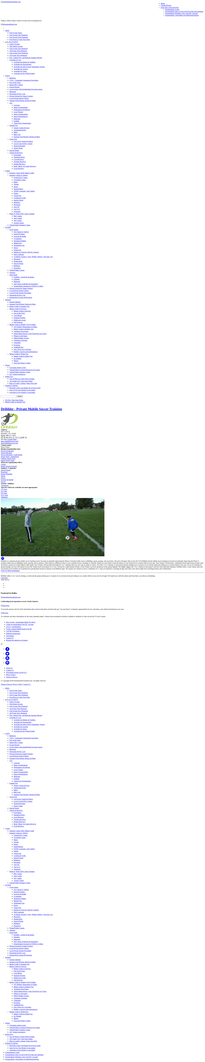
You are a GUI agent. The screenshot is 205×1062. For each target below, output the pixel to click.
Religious (17, 202)
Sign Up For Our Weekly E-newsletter (22, 390)
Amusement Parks (20, 130)
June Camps (18, 218)
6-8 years (4, 493)
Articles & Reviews (16, 153)
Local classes (13, 229)
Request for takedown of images (17, 640)
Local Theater (18, 112)
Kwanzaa (17, 345)
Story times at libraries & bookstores (26, 284)
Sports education (6, 453)
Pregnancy (17, 268)
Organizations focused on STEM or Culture (28, 286)
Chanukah (17, 343)
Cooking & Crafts (20, 198)
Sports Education (19, 146)
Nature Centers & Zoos (21, 128)
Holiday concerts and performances (25, 352)
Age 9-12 (17, 209)
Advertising (10, 636)
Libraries (17, 279)
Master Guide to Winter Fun (18, 354)
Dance (16, 187)
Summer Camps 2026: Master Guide (21, 173)
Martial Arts (18, 243)
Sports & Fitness (19, 234)
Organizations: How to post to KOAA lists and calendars (184, 11)
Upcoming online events (17, 368)
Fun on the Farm (15, 82)
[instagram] (7, 662)
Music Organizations (21, 107)
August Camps (19, 223)
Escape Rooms (14, 87)
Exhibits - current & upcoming (24, 277)
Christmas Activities (20, 340)
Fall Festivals (18, 322)
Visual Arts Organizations (22, 123)
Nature (16, 193)
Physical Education (7, 451)
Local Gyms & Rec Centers (23, 144)
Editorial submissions (13, 633)
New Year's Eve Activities (22, 349)
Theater (16, 184)
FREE (7, 30)
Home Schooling (6, 474)
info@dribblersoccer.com (9, 443)
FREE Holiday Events (21, 338)
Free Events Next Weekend (18, 37)
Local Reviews (19, 159)
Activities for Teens (20, 71)
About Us (9, 668)
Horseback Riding (20, 241)
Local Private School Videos (19, 98)
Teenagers (17, 211)
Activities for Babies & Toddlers (24, 62)
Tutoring (12, 273)
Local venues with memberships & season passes (25, 89)
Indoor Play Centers (16, 85)
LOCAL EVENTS (11, 42)
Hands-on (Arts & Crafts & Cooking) (26, 252)
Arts (10, 103)
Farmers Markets (15, 302)
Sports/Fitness (18, 189)
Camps (7, 171)
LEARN (8, 227)
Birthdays (12, 78)
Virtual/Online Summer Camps (19, 225)
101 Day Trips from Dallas (14, 400)
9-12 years (4, 495)
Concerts (17, 105)
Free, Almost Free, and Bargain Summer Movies (25, 58)
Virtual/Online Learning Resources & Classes (24, 370)
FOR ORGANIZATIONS (170, 8)
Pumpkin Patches (19, 318)
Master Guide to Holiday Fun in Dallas (22, 324)
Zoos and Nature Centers (22, 363)
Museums (12, 92)
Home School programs (9, 466)
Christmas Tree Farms (21, 331)
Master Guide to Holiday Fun (24, 329)
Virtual (7, 365)
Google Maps (12, 439)
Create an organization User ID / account (20, 624)
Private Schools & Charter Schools (21, 96)
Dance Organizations (21, 114)
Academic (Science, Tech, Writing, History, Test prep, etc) (33, 257)
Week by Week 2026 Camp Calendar (21, 214)
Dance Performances (21, 116)
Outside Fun (13, 125)
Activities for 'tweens (21, 69)
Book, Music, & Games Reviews (25, 166)
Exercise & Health (20, 236)
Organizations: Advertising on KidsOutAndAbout (182, 15)
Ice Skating (17, 358)
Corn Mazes (18, 315)
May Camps (18, 216)
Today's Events (14, 44)
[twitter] (7, 653)
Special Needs (14, 150)
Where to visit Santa (20, 336)
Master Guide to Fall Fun (17, 309)
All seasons (5, 485)
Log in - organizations (13, 627)
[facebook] (7, 649)
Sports (3, 476)
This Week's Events (16, 46)
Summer (8, 300)
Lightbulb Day (19, 347)
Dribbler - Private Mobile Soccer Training (31, 409)
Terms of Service (11, 677)
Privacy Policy (11, 675)
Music (16, 182)
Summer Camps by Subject (18, 175)
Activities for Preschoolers (22, 64)
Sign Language (19, 254)
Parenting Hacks (19, 157)
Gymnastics (18, 239)
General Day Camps (20, 177)
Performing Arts (19, 245)
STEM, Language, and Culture (24, 191)
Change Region (166, 5)
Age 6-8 (16, 207)
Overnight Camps (20, 180)
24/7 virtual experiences (17, 374)
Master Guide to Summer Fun (19, 306)
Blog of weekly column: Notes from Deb (23, 383)
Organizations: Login (172, 9)
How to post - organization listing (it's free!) (20, 622)
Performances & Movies (22, 110)
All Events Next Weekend (18, 55)
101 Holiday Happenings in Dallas (25, 327)
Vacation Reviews (20, 162)
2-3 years (4, 489)
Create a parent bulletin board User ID (19, 629)
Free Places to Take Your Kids (19, 39)
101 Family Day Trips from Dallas (21, 381)
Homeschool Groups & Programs (20, 297)
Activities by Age (15, 60)
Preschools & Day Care (17, 94)
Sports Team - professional (10, 457)
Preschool (17, 205)
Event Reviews (19, 168)
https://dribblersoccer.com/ (9, 441)
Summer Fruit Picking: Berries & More (22, 101)
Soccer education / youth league (11, 455)
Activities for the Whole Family (24, 73)
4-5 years (4, 491)
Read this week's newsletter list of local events (24, 388)
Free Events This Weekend (18, 35)
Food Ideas (17, 155)
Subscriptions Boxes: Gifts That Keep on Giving (30, 334)
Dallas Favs (9, 376)
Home (163, 3)
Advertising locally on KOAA (16, 672)
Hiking (16, 361)
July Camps (18, 220)
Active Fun (13, 139)
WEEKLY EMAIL (11, 386)
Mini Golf (17, 134)
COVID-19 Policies (12, 631)
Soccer (3, 478)
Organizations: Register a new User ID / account (181, 13)
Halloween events (20, 320)
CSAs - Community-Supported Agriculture (23, 80)
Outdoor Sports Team (8, 458)
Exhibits (16, 121)
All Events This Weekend (18, 51)
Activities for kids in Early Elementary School (29, 67)
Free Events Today (15, 33)
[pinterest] (7, 658)
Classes (3, 464)
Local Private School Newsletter (20, 293)
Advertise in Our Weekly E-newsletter (22, 392)
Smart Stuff (13, 275)
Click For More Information (10, 571)
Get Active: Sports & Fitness (23, 141)
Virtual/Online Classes (16, 270)
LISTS (7, 76)
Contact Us (10, 638)
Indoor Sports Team (7, 460)
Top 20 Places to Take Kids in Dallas (21, 379)
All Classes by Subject (21, 232)
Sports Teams (18, 148)
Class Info (4, 578)
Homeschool (18, 261)
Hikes (16, 132)
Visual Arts (17, 196)
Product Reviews (19, 164)
